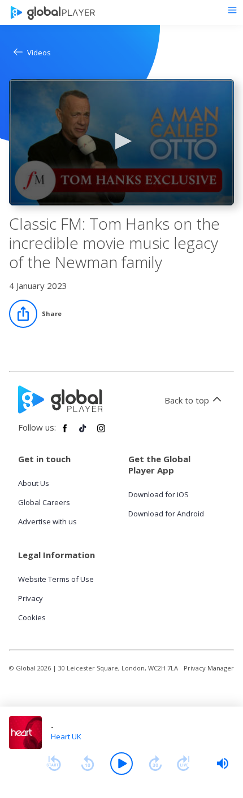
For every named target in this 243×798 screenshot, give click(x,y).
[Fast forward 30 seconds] (155, 763)
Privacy (30, 598)
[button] (121, 141)
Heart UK (66, 736)
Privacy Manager (209, 668)
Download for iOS (158, 494)
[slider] (223, 764)
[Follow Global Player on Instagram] (101, 433)
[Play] (121, 763)
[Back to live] (183, 763)
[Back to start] (53, 763)
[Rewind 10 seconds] (87, 763)
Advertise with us (47, 521)
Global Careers (44, 502)
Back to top (186, 400)
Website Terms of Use (56, 579)
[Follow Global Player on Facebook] (65, 433)
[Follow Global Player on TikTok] (83, 433)
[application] (121, 142)
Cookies (32, 617)
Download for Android (166, 513)
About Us (33, 483)
